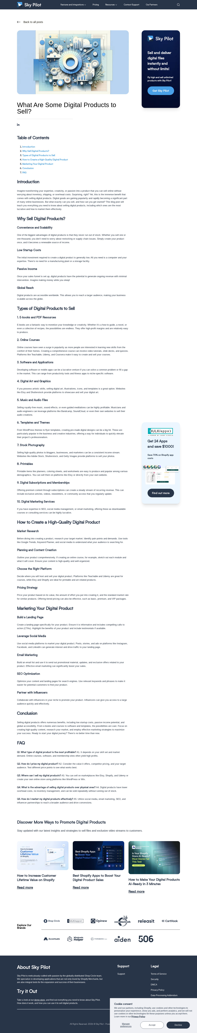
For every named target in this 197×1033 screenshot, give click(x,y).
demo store (39, 1000)
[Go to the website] (52, 921)
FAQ (24, 172)
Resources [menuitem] (110, 4)
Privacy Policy (138, 1016)
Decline (178, 1025)
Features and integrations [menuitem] (72, 4)
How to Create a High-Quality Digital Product (45, 159)
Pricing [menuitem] (96, 4)
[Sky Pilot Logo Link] (29, 4)
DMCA (154, 984)
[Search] (178, 4)
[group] (42, 865)
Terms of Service (159, 974)
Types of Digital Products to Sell (38, 155)
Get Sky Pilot (161, 90)
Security (155, 979)
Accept (152, 1025)
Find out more (161, 493)
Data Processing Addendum (164, 995)
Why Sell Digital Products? (35, 151)
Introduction (28, 146)
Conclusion (28, 168)
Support (121, 974)
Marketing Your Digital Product (37, 164)
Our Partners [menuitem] (151, 4)
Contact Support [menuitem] (131, 4)
